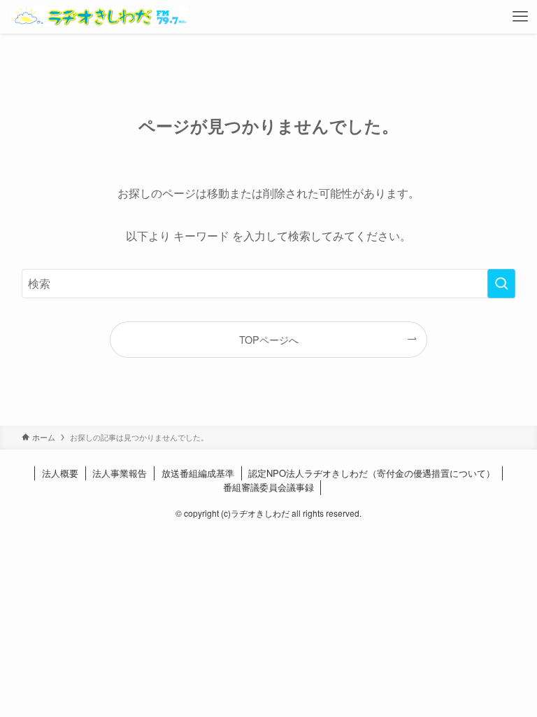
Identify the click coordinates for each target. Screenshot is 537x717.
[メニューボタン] (520, 17)
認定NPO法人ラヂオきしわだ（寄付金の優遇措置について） (371, 473)
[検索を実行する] (501, 283)
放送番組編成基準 (198, 473)
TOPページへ (269, 339)
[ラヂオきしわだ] (99, 17)
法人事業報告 (119, 473)
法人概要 (60, 473)
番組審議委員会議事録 (268, 487)
